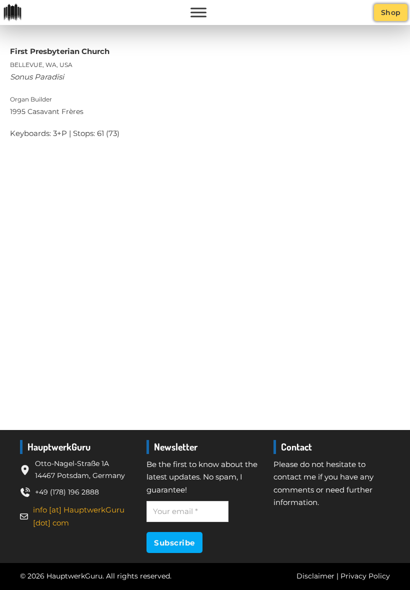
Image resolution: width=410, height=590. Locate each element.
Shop (391, 12)
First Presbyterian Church (60, 51)
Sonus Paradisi (37, 77)
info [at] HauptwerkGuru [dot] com (78, 516)
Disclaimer (315, 576)
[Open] (198, 12)
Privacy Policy (365, 576)
